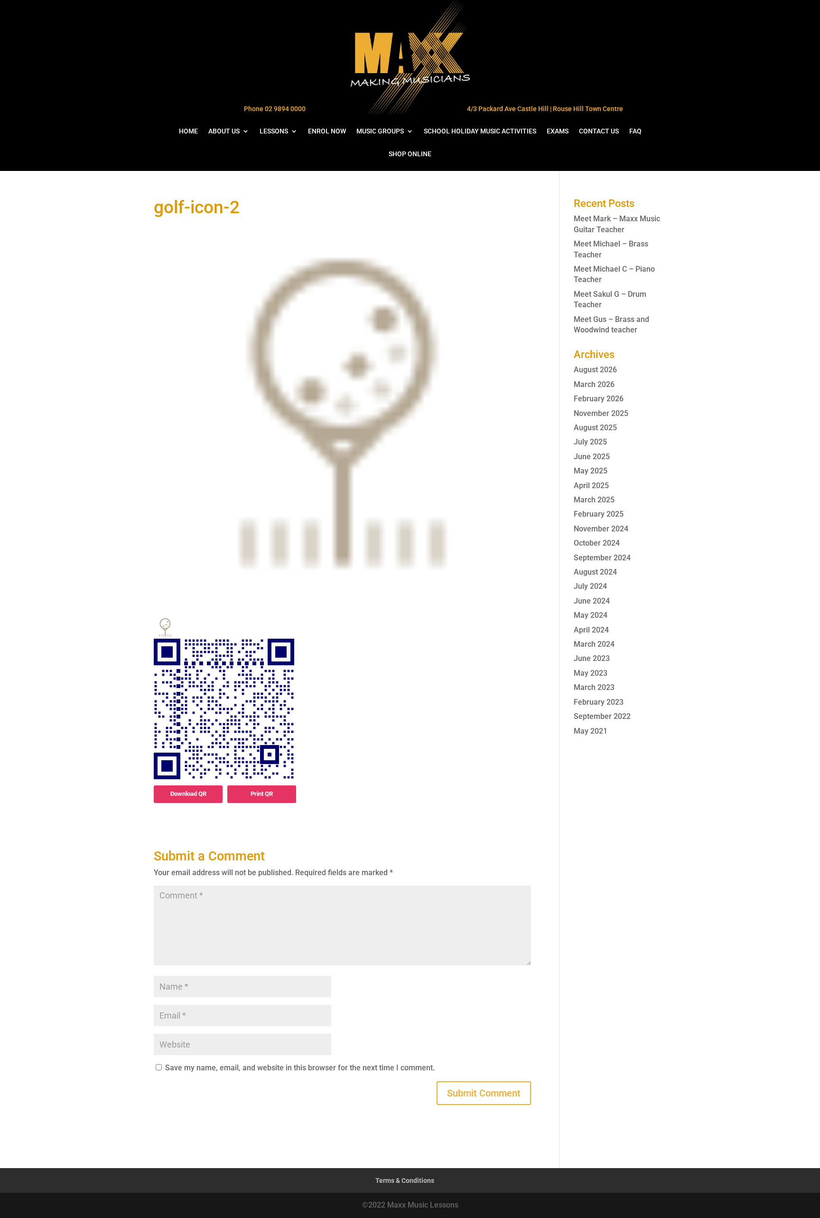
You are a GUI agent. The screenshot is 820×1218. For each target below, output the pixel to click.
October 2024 (597, 543)
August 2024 (595, 571)
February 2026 (599, 398)
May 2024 (590, 615)
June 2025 (592, 456)
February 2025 (599, 514)
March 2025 (594, 499)
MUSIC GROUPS (380, 131)
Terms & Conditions (404, 1180)
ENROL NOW (327, 131)
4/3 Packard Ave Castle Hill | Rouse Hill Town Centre (545, 109)
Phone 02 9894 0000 (275, 109)
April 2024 (591, 629)
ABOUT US (224, 131)
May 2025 (590, 470)
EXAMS (557, 131)
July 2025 (590, 441)
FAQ (635, 131)
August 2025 (595, 427)
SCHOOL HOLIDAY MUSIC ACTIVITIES (480, 131)
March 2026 (594, 384)
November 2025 (601, 413)
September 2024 (602, 557)
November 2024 (601, 528)
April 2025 (591, 485)
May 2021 (590, 731)
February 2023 (599, 702)
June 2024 (592, 600)
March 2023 (594, 687)
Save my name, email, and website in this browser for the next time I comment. (300, 1067)
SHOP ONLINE (410, 154)
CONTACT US (599, 131)
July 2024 (590, 586)
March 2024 (594, 644)
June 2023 (592, 658)
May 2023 (590, 673)
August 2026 (595, 369)
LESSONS (274, 131)
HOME (188, 131)
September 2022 (602, 716)
